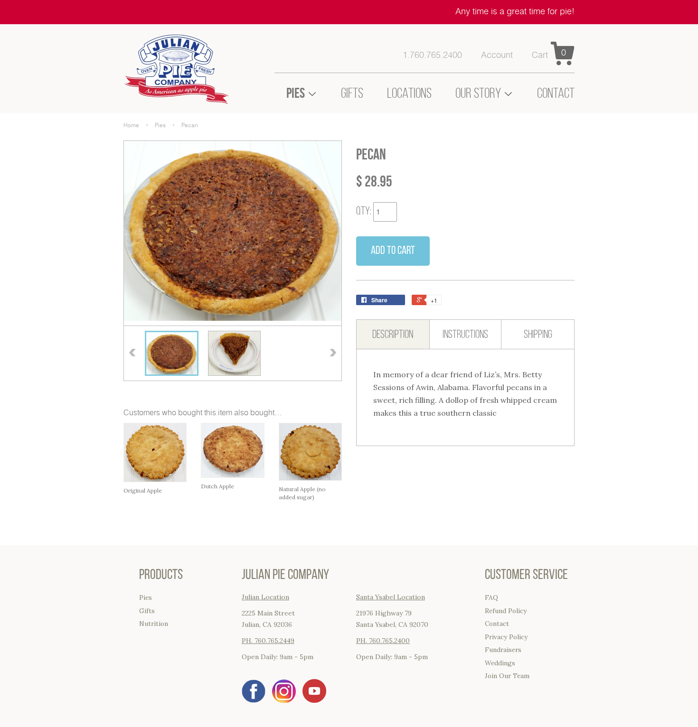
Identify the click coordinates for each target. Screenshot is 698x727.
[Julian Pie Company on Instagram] (284, 700)
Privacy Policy (506, 637)
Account (497, 55)
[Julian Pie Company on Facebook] (253, 700)
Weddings (500, 663)
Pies (160, 125)
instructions (465, 334)
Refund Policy (506, 610)
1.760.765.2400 (432, 55)
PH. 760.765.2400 (383, 640)
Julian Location (265, 597)
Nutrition (153, 623)
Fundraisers (503, 649)
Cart (540, 55)
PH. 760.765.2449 (268, 640)
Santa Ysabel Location (390, 597)
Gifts (352, 93)
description (392, 334)
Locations (409, 93)
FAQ (491, 597)
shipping (538, 334)
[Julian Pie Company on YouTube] (314, 700)
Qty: (363, 211)
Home (131, 125)
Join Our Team (507, 675)
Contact (556, 93)
